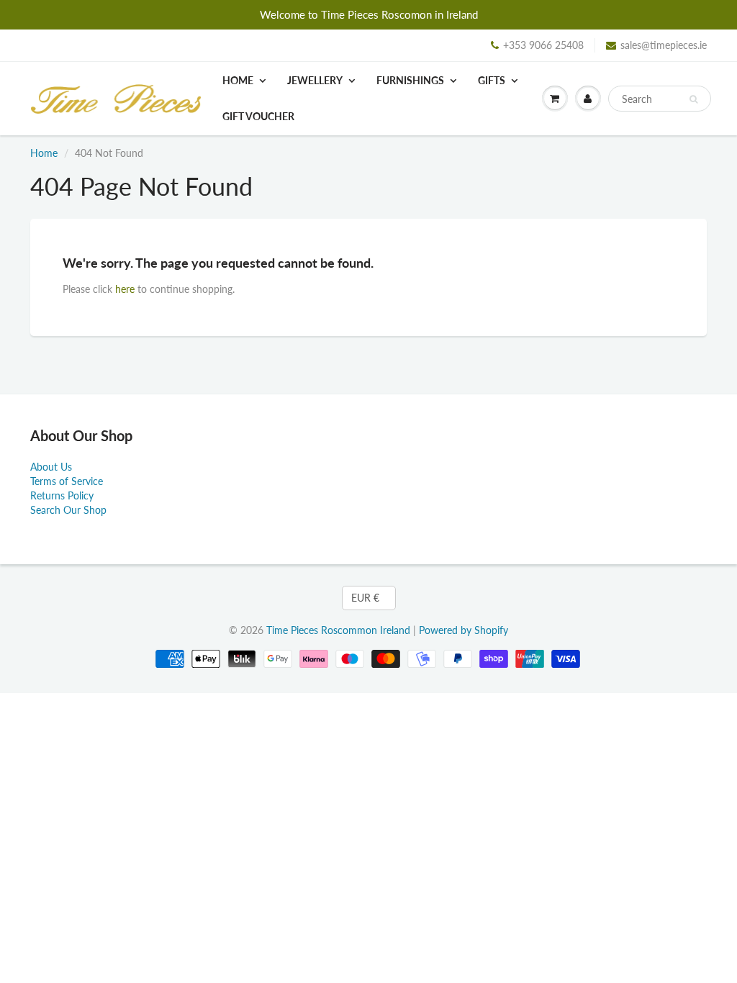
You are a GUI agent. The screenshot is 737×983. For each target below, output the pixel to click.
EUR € (365, 598)
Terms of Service (66, 481)
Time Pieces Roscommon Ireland (338, 630)
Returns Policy (62, 495)
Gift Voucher (258, 116)
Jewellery (315, 80)
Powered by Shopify (463, 630)
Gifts (491, 80)
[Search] (693, 99)
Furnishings (410, 80)
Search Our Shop (68, 510)
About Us (51, 467)
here (125, 289)
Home (237, 80)
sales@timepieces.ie (663, 45)
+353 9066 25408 (543, 45)
